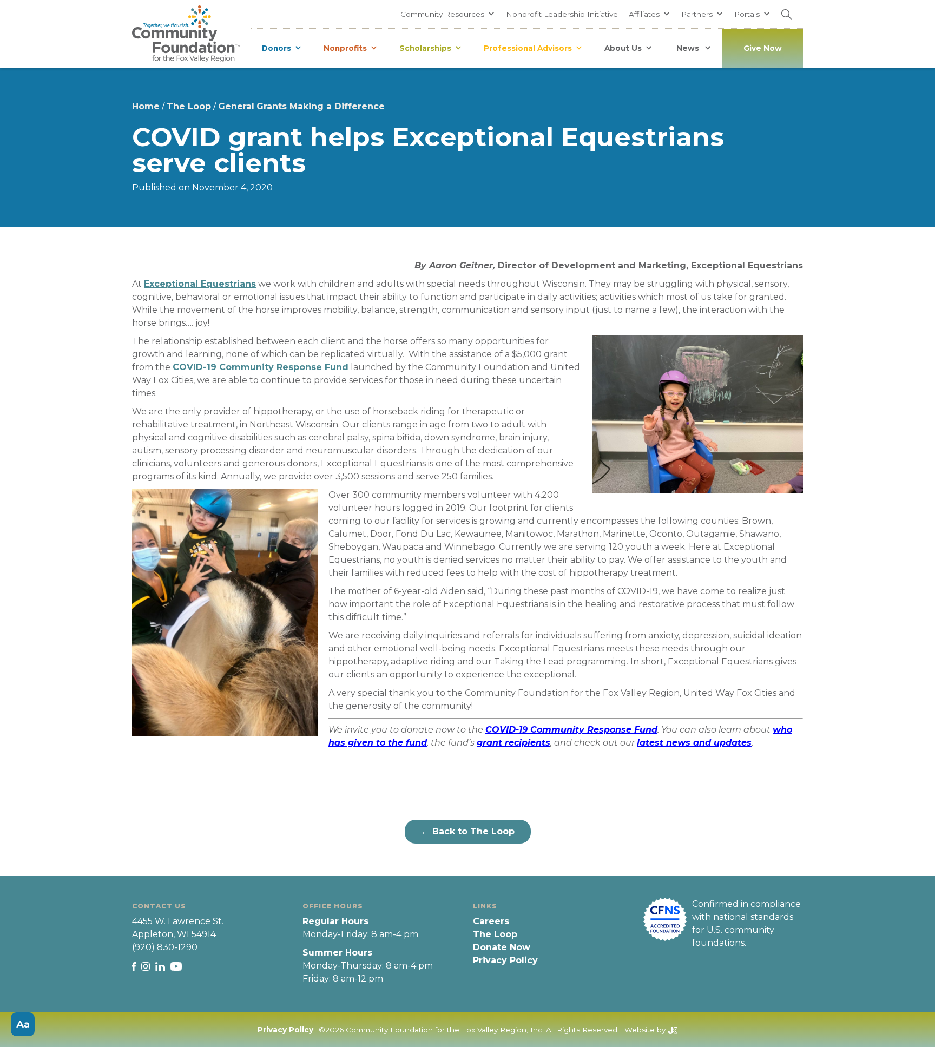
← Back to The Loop (468, 831)
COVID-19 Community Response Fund (260, 367)
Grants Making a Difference (320, 106)
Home (146, 106)
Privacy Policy (505, 960)
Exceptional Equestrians (200, 284)
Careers (491, 921)
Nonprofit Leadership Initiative (562, 14)
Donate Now (501, 947)
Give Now (762, 48)
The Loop (189, 106)
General (236, 106)
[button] (447, 14)
